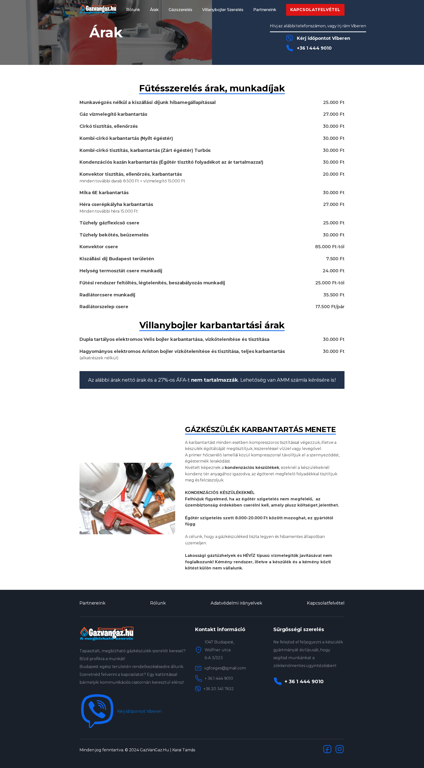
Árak (154, 9)
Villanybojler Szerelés (222, 9)
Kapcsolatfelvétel (325, 603)
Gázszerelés (180, 9)
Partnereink (264, 9)
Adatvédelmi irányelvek (236, 603)
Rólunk (133, 9)
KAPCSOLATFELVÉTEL (315, 9)
